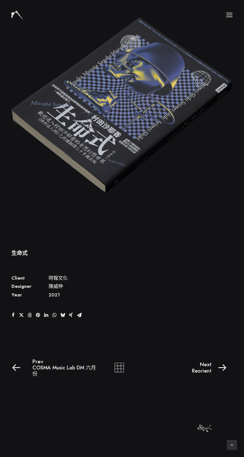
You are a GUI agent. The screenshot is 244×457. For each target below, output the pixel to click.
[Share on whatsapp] (54, 315)
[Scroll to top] (232, 444)
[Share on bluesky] (62, 315)
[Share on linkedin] (46, 315)
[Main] (122, 367)
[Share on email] (79, 315)
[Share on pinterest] (38, 315)
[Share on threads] (29, 315)
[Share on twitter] (21, 315)
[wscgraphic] (17, 15)
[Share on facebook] (13, 315)
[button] (229, 15)
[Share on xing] (71, 315)
